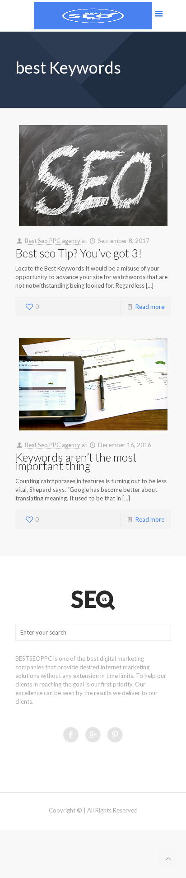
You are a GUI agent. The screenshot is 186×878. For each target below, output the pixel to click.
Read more (149, 306)
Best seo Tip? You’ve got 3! (78, 253)
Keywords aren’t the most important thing (76, 461)
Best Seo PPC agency (52, 240)
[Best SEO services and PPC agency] (93, 15)
